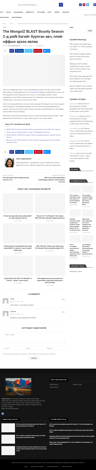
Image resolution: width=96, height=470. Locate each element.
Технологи (65, 12)
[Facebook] (80, 4)
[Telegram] (87, 4)
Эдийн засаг (30, 12)
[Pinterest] (84, 4)
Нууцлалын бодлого (53, 466)
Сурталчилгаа (53, 387)
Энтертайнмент (17, 17)
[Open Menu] (94, 4)
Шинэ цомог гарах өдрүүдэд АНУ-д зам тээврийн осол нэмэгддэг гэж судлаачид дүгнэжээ (81, 78)
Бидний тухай (77, 384)
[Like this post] (12, 51)
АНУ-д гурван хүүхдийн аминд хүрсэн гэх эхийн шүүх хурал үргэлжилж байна (80, 56)
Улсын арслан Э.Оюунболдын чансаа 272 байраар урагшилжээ (28, 132)
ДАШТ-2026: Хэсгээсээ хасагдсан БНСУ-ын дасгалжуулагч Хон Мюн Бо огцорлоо (33, 129)
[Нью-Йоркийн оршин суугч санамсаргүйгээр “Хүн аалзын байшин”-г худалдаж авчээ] (87, 238)
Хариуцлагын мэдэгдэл (37, 466)
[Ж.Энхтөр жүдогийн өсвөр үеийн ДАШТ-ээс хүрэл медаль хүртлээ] (18, 203)
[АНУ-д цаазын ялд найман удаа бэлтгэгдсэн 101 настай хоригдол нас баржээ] (75, 189)
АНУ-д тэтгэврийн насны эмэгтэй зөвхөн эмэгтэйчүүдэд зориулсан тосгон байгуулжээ (81, 88)
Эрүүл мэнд (41, 12)
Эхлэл (4, 23)
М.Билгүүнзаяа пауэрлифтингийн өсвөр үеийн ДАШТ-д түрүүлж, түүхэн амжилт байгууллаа (18, 248)
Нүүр (1, 12)
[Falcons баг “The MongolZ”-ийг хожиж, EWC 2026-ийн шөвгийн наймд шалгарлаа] (50, 203)
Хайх (71, 27)
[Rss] (91, 4)
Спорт (50, 12)
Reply (63, 299)
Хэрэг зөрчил (4, 17)
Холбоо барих (53, 384)
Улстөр (8, 12)
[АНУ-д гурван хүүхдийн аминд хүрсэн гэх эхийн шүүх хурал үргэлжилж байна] (87, 189)
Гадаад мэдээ (18, 12)
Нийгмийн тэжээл (76, 271)
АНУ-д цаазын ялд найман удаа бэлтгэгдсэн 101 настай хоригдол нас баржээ (81, 46)
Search (61, 5)
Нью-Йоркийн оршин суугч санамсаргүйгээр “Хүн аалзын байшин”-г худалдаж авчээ (87, 249)
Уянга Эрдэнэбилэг (14, 46)
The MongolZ (32, 92)
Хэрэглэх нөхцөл (67, 466)
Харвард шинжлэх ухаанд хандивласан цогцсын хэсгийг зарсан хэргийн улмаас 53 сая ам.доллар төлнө (75, 224)
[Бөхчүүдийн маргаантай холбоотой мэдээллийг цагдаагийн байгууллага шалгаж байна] (50, 266)
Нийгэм (56, 12)
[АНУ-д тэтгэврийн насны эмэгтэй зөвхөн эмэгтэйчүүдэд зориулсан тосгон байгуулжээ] (75, 238)
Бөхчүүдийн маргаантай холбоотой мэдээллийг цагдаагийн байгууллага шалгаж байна (50, 281)
